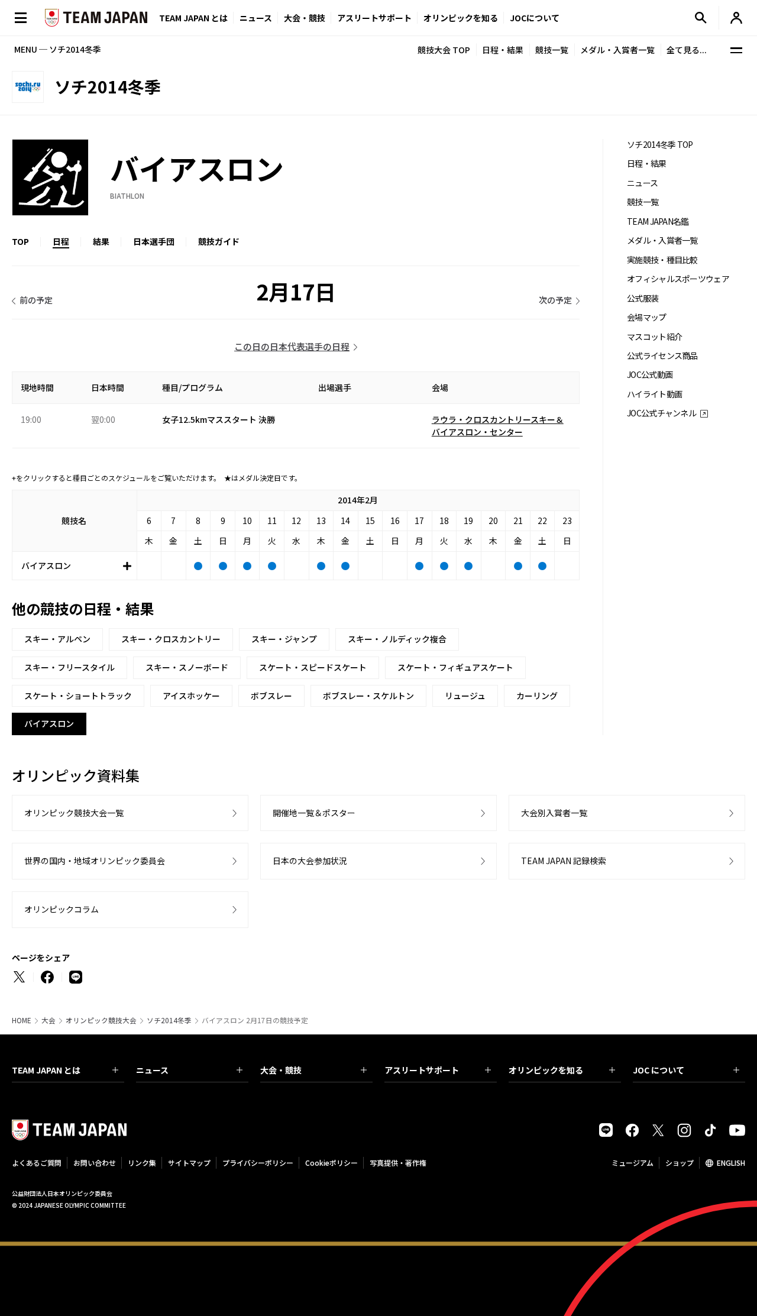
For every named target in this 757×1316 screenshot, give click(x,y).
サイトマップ (189, 1162)
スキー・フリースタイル (69, 667)
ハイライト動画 (654, 394)
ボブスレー (271, 695)
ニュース (256, 18)
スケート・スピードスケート (313, 667)
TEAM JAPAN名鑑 (658, 221)
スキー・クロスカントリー (171, 639)
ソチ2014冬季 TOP (660, 144)
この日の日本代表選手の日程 (292, 346)
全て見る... (687, 50)
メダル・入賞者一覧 (617, 50)
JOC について (658, 1070)
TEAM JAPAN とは (46, 1070)
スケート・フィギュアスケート (455, 667)
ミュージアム (633, 1162)
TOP (20, 241)
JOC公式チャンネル (661, 413)
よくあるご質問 (37, 1162)
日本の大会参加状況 (310, 860)
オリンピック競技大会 (101, 1020)
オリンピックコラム (61, 909)
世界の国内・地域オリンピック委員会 (94, 860)
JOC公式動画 (649, 374)
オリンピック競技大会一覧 (74, 813)
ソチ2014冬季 (169, 1020)
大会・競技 (281, 1070)
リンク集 (142, 1162)
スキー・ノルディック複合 (397, 639)
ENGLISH (731, 1162)
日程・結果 (502, 50)
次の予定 (555, 300)
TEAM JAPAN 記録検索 (563, 860)
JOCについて (534, 18)
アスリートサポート (374, 18)
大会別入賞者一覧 (554, 813)
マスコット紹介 (654, 336)
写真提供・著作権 (398, 1162)
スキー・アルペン (57, 639)
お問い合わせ (94, 1162)
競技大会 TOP (444, 50)
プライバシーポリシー (257, 1162)
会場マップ (647, 317)
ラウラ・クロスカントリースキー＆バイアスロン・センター (498, 425)
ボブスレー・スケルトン (368, 695)
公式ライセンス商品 (662, 355)
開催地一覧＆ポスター (314, 813)
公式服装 (642, 298)
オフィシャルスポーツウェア (678, 278)
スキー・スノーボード (186, 667)
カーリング (537, 695)
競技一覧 (551, 50)
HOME (21, 1020)
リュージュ (465, 695)
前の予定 (36, 300)
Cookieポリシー (331, 1162)
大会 (48, 1020)
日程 (61, 241)
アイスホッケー (191, 695)
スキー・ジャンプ (284, 639)
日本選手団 (153, 241)
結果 (101, 241)
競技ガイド (219, 241)
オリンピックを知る (460, 18)
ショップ (679, 1162)
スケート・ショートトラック (78, 695)
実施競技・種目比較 (662, 260)
